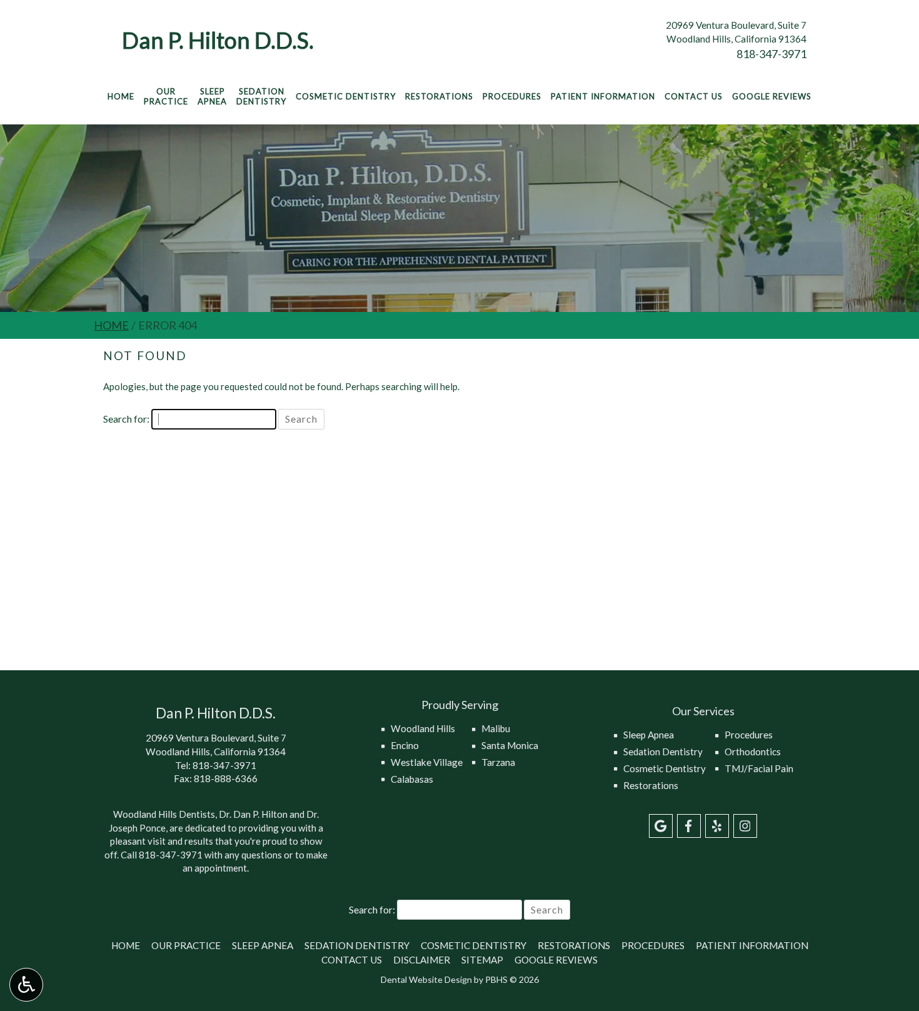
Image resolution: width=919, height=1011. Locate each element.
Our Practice (186, 945)
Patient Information (603, 96)
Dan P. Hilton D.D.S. (218, 40)
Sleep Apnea (648, 734)
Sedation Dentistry (663, 751)
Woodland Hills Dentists (164, 814)
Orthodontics (753, 751)
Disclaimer (421, 959)
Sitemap (482, 959)
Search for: (126, 419)
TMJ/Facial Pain (759, 768)
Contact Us (694, 96)
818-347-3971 (771, 54)
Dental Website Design (426, 979)
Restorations (439, 96)
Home (121, 96)
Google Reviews (771, 96)
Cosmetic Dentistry (346, 96)
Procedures (512, 96)
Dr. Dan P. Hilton (253, 814)
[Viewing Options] (26, 985)
